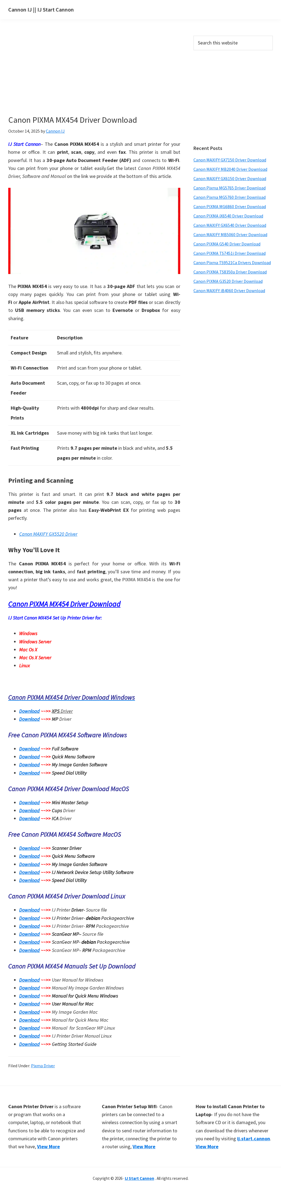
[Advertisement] (104, 76)
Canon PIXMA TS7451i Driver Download (229, 253)
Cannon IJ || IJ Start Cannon (41, 9)
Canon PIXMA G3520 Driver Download (228, 281)
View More (48, 1146)
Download (29, 711)
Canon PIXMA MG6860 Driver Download (229, 206)
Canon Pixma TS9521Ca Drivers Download (232, 262)
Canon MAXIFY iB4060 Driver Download (229, 290)
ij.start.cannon (253, 1138)
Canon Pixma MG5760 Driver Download (229, 197)
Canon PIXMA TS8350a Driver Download (230, 272)
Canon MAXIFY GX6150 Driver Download (229, 178)
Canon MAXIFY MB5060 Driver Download (230, 234)
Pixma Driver (43, 1065)
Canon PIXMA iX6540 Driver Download (228, 216)
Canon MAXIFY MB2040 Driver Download (230, 169)
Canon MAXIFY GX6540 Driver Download (229, 225)
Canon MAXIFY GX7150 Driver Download (229, 160)
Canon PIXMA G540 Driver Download (226, 244)
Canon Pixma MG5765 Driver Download (229, 188)
